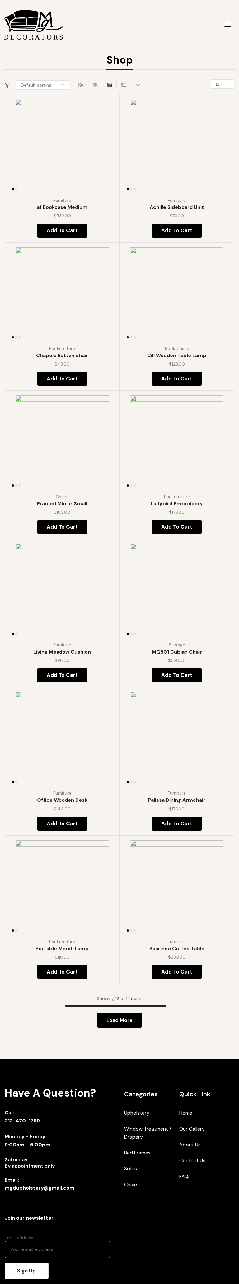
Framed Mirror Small (62, 503)
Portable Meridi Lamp (62, 948)
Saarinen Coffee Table (176, 948)
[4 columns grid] (109, 85)
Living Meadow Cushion (62, 652)
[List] (123, 85)
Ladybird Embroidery (177, 503)
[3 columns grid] (95, 85)
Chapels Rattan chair (62, 355)
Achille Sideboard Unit (177, 207)
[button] (227, 24)
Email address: (19, 1237)
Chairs (62, 496)
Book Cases (177, 348)
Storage (177, 645)
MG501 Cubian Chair (177, 652)
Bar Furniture (62, 348)
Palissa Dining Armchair (176, 800)
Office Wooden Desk (62, 800)
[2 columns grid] (80, 85)
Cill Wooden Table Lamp (176, 355)
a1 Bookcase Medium (62, 207)
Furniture (62, 200)
